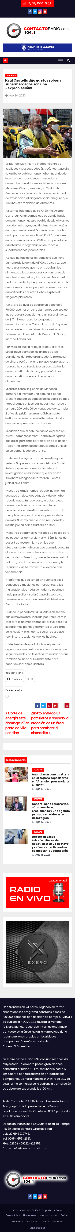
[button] (68, 60)
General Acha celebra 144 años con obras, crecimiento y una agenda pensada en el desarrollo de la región (51, 811)
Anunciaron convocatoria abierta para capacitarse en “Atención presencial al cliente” (51, 780)
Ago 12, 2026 (43, 822)
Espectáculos (37, 1228)
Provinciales (13, 1215)
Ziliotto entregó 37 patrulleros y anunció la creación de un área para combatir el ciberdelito (50, 723)
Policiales (32, 1221)
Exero (59, 1210)
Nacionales (29, 1215)
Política (65, 1215)
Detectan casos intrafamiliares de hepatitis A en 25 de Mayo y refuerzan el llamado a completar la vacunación (50, 843)
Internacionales (48, 1215)
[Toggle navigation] (60, 60)
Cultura (45, 1221)
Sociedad (11, 75)
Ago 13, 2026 (43, 789)
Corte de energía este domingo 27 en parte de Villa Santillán (17, 723)
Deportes (57, 1221)
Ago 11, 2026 (42, 854)
